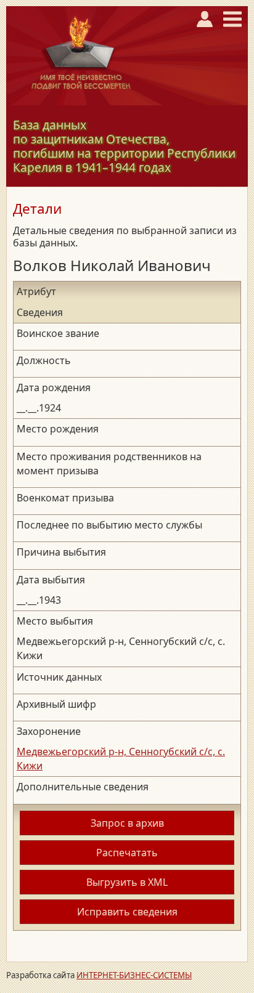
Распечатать (127, 852)
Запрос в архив (127, 823)
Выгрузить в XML (127, 882)
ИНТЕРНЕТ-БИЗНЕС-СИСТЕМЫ (134, 975)
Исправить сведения (127, 911)
